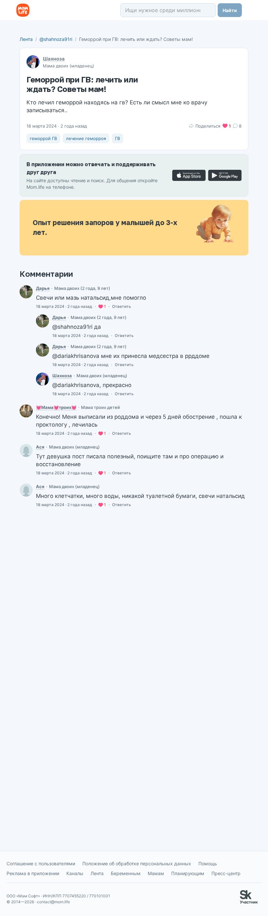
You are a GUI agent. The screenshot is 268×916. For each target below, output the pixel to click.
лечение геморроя (86, 138)
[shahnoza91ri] (42, 379)
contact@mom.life (53, 901)
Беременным (126, 873)
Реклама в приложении (33, 873)
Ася (40, 446)
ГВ (117, 138)
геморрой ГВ (43, 138)
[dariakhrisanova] (26, 291)
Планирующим (187, 873)
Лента (26, 39)
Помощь (207, 863)
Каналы (74, 873)
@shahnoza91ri (56, 39)
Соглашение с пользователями (41, 863)
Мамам (156, 873)
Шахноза (54, 59)
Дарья (43, 288)
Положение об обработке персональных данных (136, 863)
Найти (230, 10)
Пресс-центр (226, 873)
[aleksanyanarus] (26, 450)
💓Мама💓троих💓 (56, 407)
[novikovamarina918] (26, 410)
